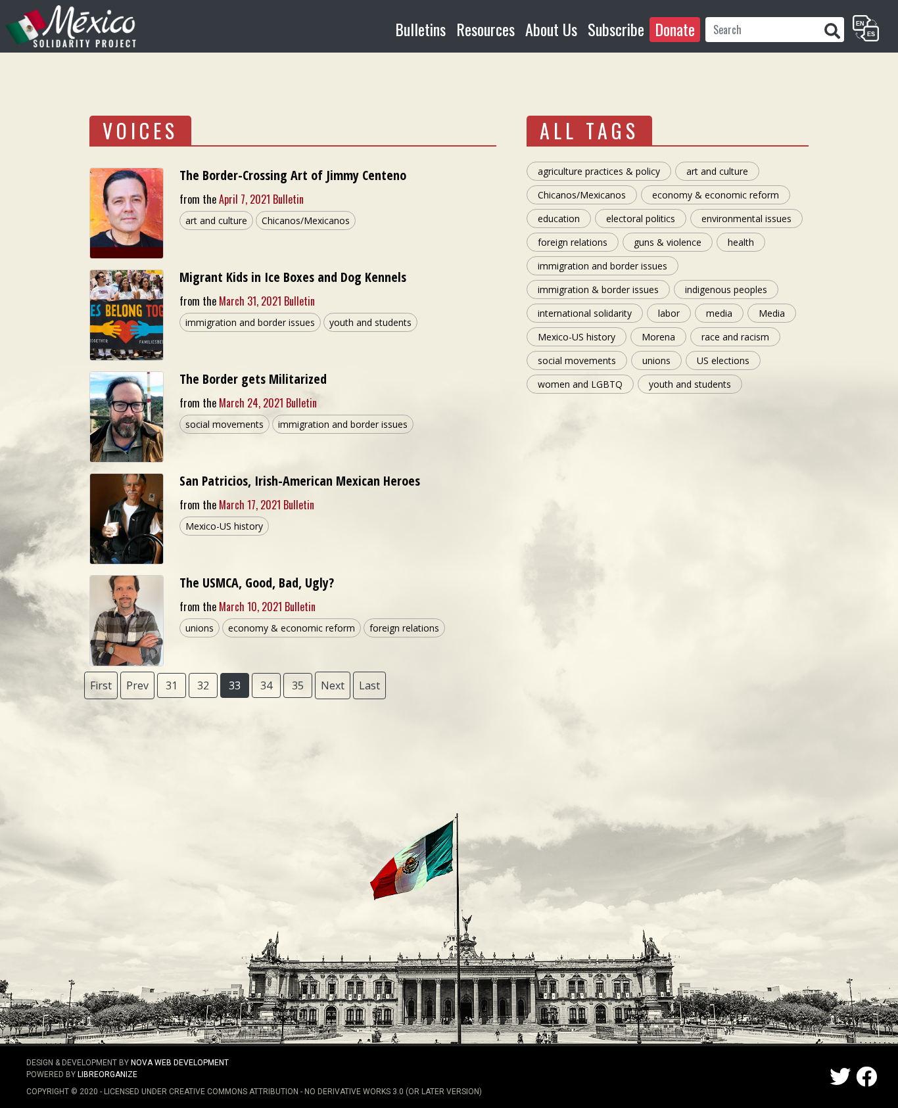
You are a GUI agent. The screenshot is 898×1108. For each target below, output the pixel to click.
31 (171, 685)
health (741, 242)
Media (772, 313)
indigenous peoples (726, 289)
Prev (137, 685)
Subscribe (616, 29)
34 (266, 685)
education (559, 218)
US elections (723, 360)
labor (669, 313)
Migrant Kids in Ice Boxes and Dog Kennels (292, 277)
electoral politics (640, 218)
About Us (551, 29)
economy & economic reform (291, 628)
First (101, 685)
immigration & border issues (598, 289)
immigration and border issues (250, 322)
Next (332, 685)
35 (298, 685)
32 (203, 685)
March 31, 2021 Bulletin (267, 301)
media (719, 313)
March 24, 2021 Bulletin (268, 403)
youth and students (370, 322)
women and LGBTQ (580, 384)
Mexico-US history (224, 526)
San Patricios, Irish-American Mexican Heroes (299, 481)
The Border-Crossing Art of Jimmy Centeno (292, 175)
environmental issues (746, 218)
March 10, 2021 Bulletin (267, 606)
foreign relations (404, 628)
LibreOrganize (107, 1074)
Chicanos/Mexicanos (306, 220)
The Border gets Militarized (253, 379)
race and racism (735, 337)
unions (199, 628)
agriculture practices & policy (599, 171)
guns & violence (667, 242)
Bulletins (420, 29)
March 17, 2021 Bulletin (266, 505)
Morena (658, 337)
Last (369, 685)
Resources (485, 29)
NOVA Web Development (180, 1062)
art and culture (216, 220)
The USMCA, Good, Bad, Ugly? (256, 582)
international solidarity (585, 313)
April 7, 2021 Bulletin (261, 199)
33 (235, 685)
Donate (675, 29)
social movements (224, 424)
